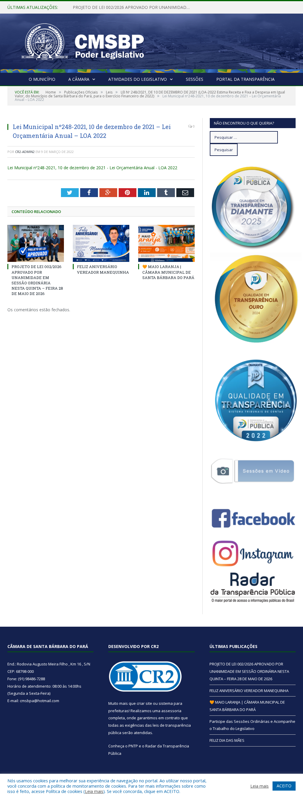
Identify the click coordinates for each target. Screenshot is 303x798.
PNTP (133, 746)
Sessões (194, 79)
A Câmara (78, 79)
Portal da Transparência (245, 79)
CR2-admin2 (25, 151)
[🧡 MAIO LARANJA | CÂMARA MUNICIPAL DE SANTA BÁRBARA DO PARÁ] (166, 243)
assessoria (171, 710)
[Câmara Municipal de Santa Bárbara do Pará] (82, 41)
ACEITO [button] (284, 786)
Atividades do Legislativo (137, 79)
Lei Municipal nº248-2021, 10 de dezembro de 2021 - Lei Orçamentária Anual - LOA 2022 (92, 167)
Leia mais (94, 791)
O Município (42, 79)
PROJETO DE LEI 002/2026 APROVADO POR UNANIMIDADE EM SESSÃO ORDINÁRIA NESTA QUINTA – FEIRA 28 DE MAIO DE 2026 (37, 280)
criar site (144, 703)
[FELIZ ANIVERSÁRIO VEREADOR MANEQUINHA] (101, 243)
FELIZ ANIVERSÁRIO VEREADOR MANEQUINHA (118, 7)
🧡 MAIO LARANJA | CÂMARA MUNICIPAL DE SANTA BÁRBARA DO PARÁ (168, 272)
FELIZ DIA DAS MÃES (226, 740)
